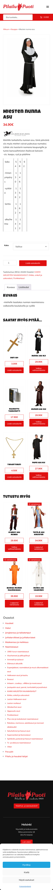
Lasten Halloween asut (16, 699)
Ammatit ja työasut (15, 659)
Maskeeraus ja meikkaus (16, 642)
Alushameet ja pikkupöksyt (18, 655)
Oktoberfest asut (14, 707)
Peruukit (9, 751)
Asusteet (9, 623)
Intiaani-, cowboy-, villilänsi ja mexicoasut (24, 683)
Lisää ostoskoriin (33, 263)
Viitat (9, 747)
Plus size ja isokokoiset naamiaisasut (22, 719)
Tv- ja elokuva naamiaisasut (19, 743)
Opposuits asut (13, 711)
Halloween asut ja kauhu (17, 675)
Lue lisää (26, 842)
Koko (6, 245)
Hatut (8, 628)
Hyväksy (26, 865)
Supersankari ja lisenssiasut (19, 735)
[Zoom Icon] (26, 68)
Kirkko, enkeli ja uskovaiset (18, 695)
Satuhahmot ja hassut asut (18, 731)
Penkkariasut (19, 278)
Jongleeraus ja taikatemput (18, 632)
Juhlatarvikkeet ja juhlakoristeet (20, 637)
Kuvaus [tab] (11, 287)
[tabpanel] (26, 68)
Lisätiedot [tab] (24, 287)
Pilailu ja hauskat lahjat (16, 756)
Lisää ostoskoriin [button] (14, 370)
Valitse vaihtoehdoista (38, 369)
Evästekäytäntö (25, 886)
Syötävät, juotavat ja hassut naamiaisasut (25, 739)
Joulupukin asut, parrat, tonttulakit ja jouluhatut (27, 687)
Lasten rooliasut (14, 703)
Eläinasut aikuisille (15, 663)
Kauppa (14, 29)
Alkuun (6, 29)
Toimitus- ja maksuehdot (27, 806)
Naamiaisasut (11, 647)
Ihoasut (10, 679)
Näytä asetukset (26, 880)
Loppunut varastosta (38, 548)
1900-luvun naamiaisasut (18, 651)
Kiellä (26, 872)
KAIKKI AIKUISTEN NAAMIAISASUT (21, 691)
